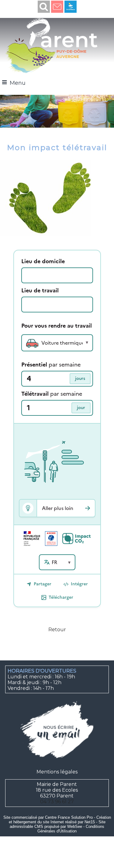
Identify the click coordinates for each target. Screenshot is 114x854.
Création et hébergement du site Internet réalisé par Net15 (60, 819)
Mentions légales (57, 772)
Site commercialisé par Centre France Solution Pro (48, 817)
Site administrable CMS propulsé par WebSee (57, 824)
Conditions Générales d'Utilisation (70, 828)
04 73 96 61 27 (57, 801)
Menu (18, 83)
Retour (57, 629)
